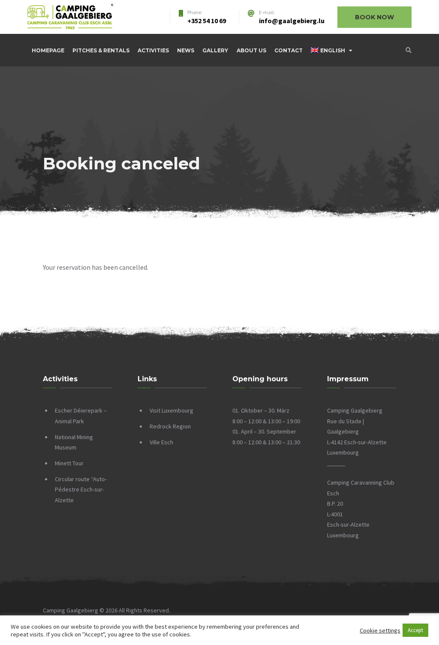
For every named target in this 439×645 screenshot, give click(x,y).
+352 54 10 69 (206, 20)
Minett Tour (69, 463)
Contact (288, 50)
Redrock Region (170, 426)
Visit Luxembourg (171, 410)
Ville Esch (161, 442)
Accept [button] (415, 630)
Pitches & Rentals (100, 50)
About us (251, 50)
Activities (153, 50)
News (185, 50)
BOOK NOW (374, 17)
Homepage (48, 50)
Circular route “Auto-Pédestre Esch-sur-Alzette (81, 489)
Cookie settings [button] (380, 630)
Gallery (215, 50)
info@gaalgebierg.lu (292, 20)
